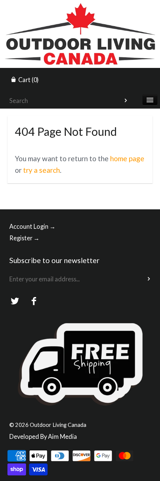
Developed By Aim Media (43, 436)
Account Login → (32, 226)
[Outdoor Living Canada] (80, 7)
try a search (41, 170)
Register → (24, 237)
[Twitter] (15, 301)
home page (127, 158)
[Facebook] (34, 301)
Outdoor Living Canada (58, 424)
